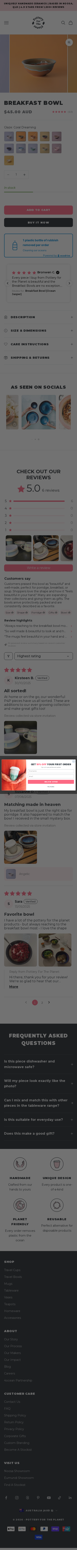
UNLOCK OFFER (50, 782)
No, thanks (50, 787)
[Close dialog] (73, 761)
